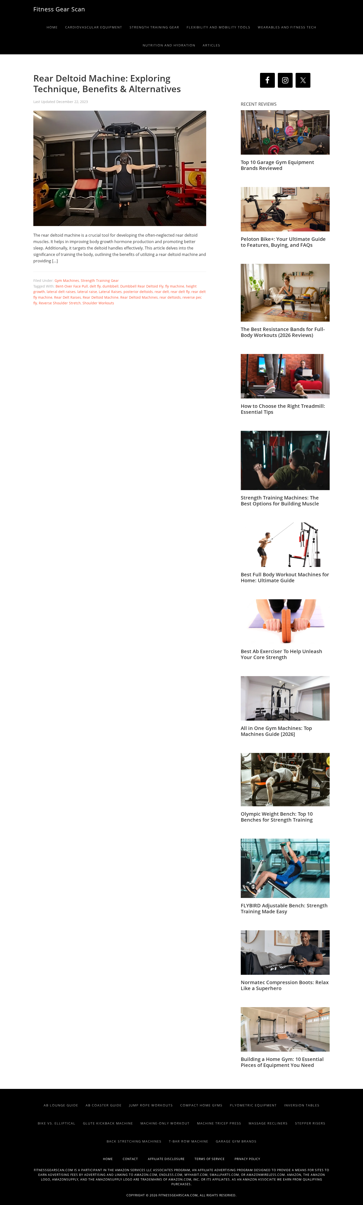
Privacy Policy (247, 1159)
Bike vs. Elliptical (57, 1123)
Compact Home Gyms (201, 1105)
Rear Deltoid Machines (139, 297)
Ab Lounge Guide (61, 1105)
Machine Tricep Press (219, 1123)
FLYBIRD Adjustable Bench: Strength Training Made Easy (284, 908)
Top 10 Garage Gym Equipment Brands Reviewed (277, 165)
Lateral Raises (110, 291)
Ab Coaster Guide (104, 1105)
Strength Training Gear (100, 280)
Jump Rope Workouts (151, 1105)
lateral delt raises (61, 291)
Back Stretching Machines (134, 1141)
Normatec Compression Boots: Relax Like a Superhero (285, 985)
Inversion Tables (302, 1105)
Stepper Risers (310, 1123)
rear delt (162, 291)
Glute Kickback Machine (108, 1123)
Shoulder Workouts (98, 303)
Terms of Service (215, 1159)
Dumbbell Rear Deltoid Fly (141, 286)
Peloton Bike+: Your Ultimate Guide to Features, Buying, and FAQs (283, 242)
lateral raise (87, 291)
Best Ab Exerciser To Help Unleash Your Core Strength (281, 654)
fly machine (174, 286)
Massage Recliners (268, 1123)
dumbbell (110, 286)
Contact (135, 1159)
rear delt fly (180, 291)
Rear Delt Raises (67, 297)
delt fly (95, 286)
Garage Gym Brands (236, 1141)
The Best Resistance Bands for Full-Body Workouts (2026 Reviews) (283, 332)
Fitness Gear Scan (59, 9)
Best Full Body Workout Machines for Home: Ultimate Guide (285, 577)
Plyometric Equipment (253, 1105)
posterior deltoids (138, 291)
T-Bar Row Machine (188, 1141)
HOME (113, 1159)
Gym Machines (67, 280)
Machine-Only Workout (165, 1123)
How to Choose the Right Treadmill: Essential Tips (283, 409)
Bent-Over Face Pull (72, 286)
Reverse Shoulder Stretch (60, 303)
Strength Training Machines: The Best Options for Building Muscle (280, 500)
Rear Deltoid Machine (101, 297)
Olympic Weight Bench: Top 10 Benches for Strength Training (277, 816)
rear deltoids (170, 297)
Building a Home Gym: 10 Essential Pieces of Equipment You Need (282, 1062)
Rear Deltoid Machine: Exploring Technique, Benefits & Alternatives (107, 83)
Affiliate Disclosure (171, 1159)
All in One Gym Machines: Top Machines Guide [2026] (276, 731)
